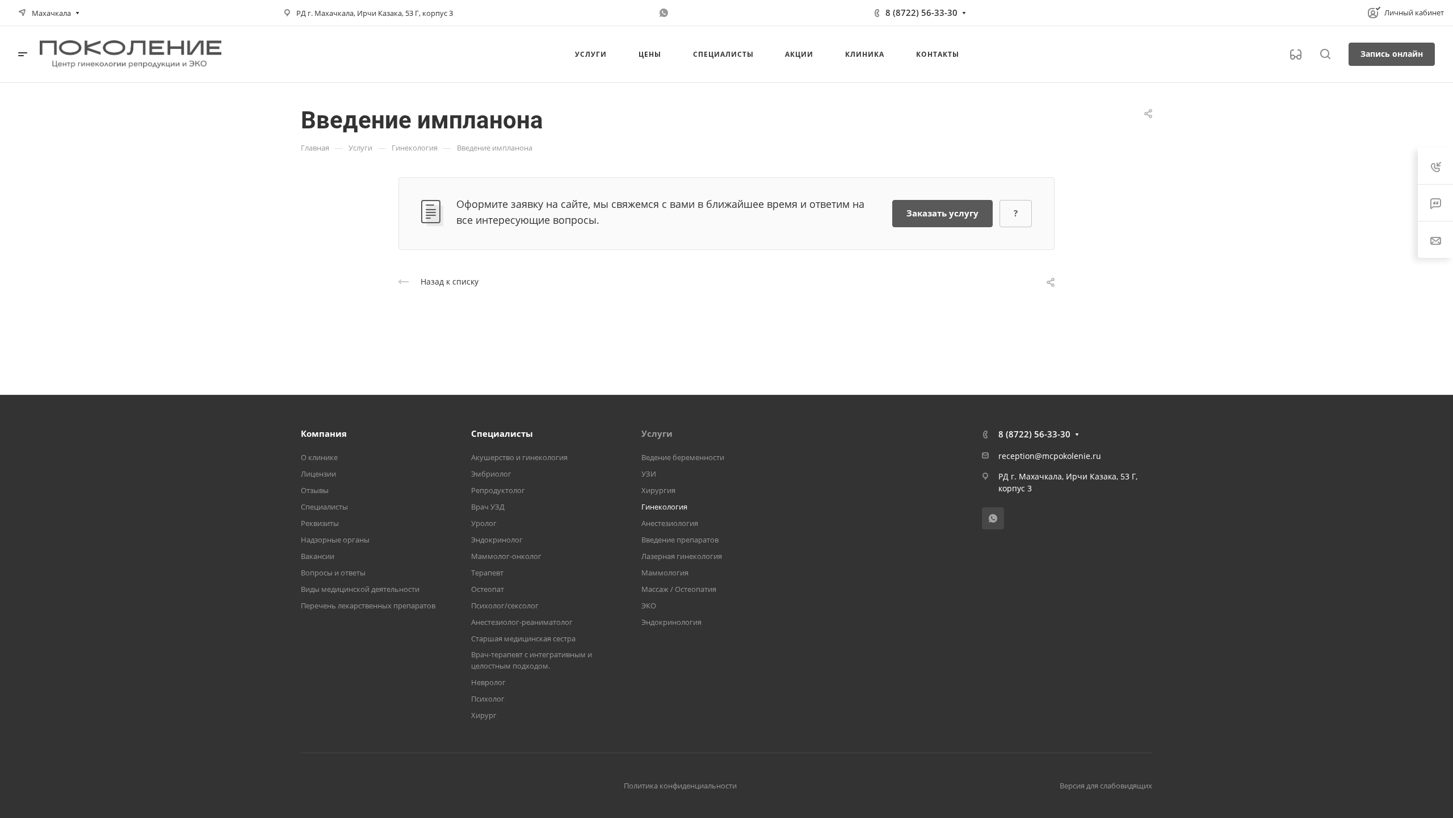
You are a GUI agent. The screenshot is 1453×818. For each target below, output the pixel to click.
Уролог (484, 523)
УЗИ (648, 474)
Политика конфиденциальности (680, 786)
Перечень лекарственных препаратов (368, 605)
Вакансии (317, 556)
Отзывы (315, 490)
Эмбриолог (491, 474)
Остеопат (487, 589)
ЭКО (648, 605)
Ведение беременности (682, 457)
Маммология (664, 572)
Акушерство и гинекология (519, 457)
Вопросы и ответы (333, 572)
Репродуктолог (498, 490)
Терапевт (487, 572)
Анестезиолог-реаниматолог (522, 622)
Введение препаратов (680, 540)
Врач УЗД (488, 507)
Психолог (488, 699)
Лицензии (318, 474)
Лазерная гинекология (681, 556)
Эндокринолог (497, 540)
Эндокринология (671, 622)
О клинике (319, 457)
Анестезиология (669, 523)
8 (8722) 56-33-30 (921, 12)
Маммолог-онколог (506, 556)
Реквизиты (320, 523)
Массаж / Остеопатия (678, 589)
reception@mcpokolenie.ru (1049, 455)
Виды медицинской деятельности (360, 589)
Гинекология (664, 507)
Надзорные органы (335, 540)
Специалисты (324, 507)
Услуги (657, 433)
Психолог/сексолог (505, 605)
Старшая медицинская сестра (523, 638)
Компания (324, 433)
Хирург (484, 715)
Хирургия (658, 490)
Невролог (488, 682)
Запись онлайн (1391, 53)
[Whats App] (664, 13)
